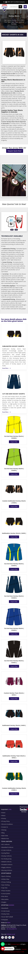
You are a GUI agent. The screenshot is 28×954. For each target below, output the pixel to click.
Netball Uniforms (6, 861)
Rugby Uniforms (6, 867)
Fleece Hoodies (6, 890)
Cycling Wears (6, 853)
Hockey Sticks (5, 914)
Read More (5, 368)
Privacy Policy (6, 821)
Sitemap (4, 830)
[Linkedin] (9, 937)
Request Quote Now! (15, 151)
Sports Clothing (6, 876)
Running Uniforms (7, 870)
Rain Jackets (5, 899)
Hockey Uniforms (7, 856)
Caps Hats (4, 888)
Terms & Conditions (7, 824)
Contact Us (5, 827)
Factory (4, 818)
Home (3, 812)
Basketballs (5, 908)
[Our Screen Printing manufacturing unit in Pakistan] (14, 221)
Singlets (4, 902)
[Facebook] (2, 937)
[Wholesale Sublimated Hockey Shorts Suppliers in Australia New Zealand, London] (13, 334)
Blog (3, 833)
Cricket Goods (6, 911)
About (3, 815)
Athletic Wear (5, 879)
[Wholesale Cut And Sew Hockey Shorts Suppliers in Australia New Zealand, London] (13, 381)
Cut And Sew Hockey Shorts (13, 394)
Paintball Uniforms (7, 864)
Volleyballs (5, 919)
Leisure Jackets (6, 893)
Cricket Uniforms (6, 850)
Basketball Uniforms (7, 847)
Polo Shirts (5, 896)
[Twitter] (6, 937)
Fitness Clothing (6, 882)
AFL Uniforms (6, 844)
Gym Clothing (5, 885)
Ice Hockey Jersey (7, 859)
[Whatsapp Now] (3, 944)
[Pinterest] (13, 937)
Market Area (5, 838)
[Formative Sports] (4, 8)
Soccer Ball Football (7, 917)
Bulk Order (5, 835)
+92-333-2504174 (11, 929)
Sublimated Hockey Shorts (13, 346)
